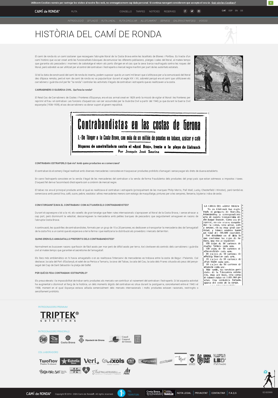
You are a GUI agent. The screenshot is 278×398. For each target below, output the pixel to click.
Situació (92, 20)
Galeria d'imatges (184, 20)
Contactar (218, 393)
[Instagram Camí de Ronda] (199, 11)
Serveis (165, 20)
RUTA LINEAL (109, 20)
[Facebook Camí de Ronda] (185, 11)
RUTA (74, 11)
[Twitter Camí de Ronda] (192, 11)
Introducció (76, 20)
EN (236, 10)
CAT (224, 10)
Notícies (154, 11)
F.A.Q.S (233, 393)
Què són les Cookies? (223, 3)
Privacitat (201, 393)
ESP (230, 10)
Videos (203, 20)
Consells (126, 11)
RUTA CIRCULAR (128, 20)
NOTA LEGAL (184, 393)
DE (241, 10)
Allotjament (149, 20)
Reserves (169, 11)
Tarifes (140, 11)
